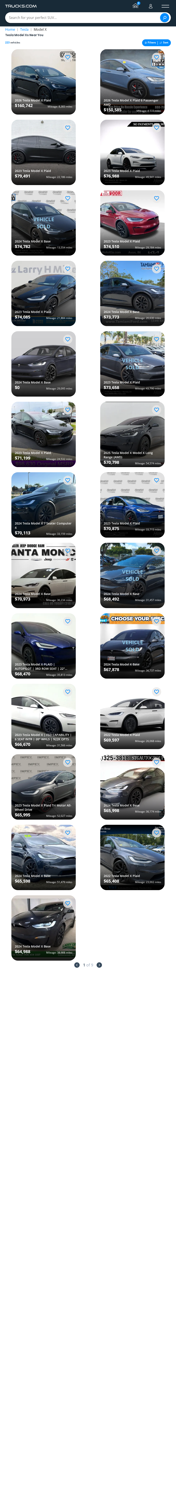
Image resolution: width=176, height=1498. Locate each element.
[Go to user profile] (150, 6)
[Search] (164, 17)
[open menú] (165, 6)
